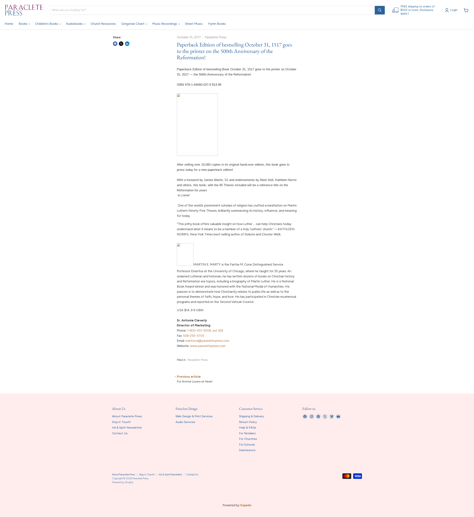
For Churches (248, 439)
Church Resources (103, 24)
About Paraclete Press (127, 416)
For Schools (247, 444)
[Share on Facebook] (115, 43)
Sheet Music (194, 24)
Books (23, 24)
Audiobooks (75, 24)
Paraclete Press (198, 360)
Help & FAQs (247, 427)
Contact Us (120, 433)
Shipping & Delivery (251, 416)
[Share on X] (121, 43)
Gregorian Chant (133, 24)
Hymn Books (217, 24)
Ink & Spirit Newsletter (127, 427)
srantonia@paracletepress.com (207, 341)
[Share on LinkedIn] (127, 43)
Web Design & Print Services (194, 416)
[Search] (380, 10)
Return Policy (248, 422)
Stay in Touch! (121, 422)
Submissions (247, 450)
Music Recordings (165, 24)
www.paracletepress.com (208, 346)
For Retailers (247, 433)
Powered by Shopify (122, 482)
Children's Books (47, 24)
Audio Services (185, 422)
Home (9, 24)
